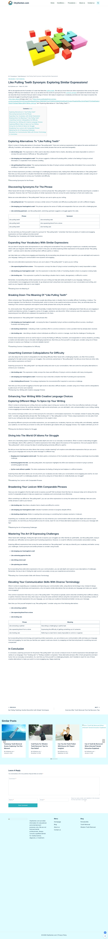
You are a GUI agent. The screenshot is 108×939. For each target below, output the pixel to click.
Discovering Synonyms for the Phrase (20, 114)
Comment (12, 778)
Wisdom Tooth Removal (88, 827)
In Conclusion (13, 134)
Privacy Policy (62, 935)
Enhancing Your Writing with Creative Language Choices (26, 122)
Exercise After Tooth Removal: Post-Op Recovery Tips (82, 709)
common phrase (71, 92)
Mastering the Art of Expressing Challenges (22, 130)
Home (52, 3)
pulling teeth (50, 90)
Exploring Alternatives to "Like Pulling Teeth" (22, 112)
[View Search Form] (98, 3)
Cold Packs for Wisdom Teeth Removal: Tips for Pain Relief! (39, 746)
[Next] (103, 741)
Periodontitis (84, 822)
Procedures (11, 79)
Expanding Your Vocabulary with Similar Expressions (24, 116)
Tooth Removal (20, 79)
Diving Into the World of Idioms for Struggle (22, 126)
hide (30, 108)
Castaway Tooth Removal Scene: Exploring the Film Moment (13, 746)
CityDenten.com (14, 86)
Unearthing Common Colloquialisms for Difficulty (23, 120)
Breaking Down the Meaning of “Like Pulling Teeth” (24, 118)
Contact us (91, 3)
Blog (55, 824)
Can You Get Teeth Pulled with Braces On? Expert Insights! (67, 746)
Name (11, 800)
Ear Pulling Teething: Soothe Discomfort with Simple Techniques (28, 709)
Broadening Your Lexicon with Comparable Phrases (24, 128)
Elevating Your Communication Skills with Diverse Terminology (27, 132)
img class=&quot (14, 99)
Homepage (57, 822)
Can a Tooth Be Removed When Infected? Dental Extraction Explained (94, 746)
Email (42, 800)
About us (82, 3)
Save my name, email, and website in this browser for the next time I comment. (85, 798)
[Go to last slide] (4, 741)
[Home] (8, 76)
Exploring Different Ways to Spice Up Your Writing (23, 124)
